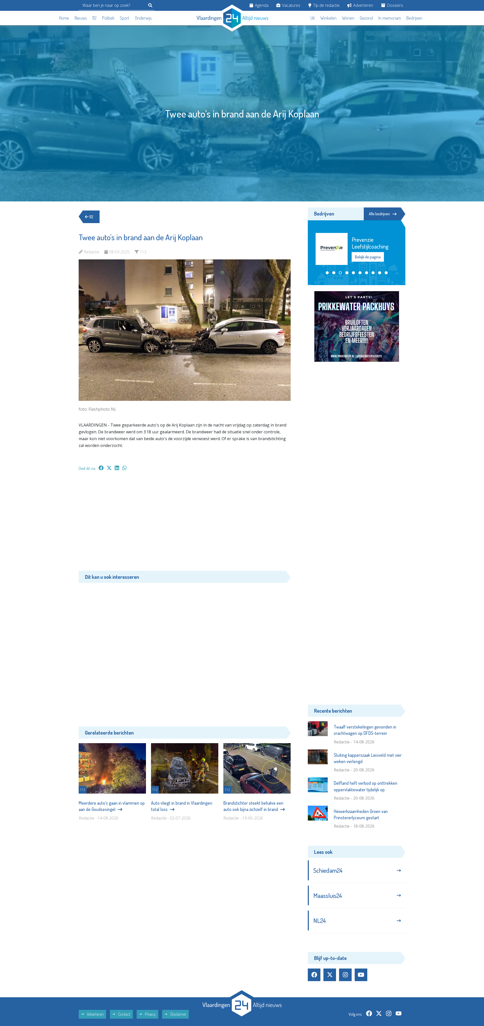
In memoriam (389, 18)
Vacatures (290, 5)
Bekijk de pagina (367, 256)
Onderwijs (143, 18)
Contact (123, 1014)
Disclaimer (178, 1014)
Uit (313, 18)
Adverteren (362, 5)
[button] (327, 273)
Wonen (348, 18)
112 (94, 18)
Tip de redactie (326, 5)
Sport (124, 18)
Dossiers (394, 5)
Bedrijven (414, 18)
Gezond (366, 18)
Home (64, 18)
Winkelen (328, 18)
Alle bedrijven (379, 213)
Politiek (108, 18)
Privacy (150, 1014)
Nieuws (81, 18)
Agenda (261, 5)
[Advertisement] (185, 523)
